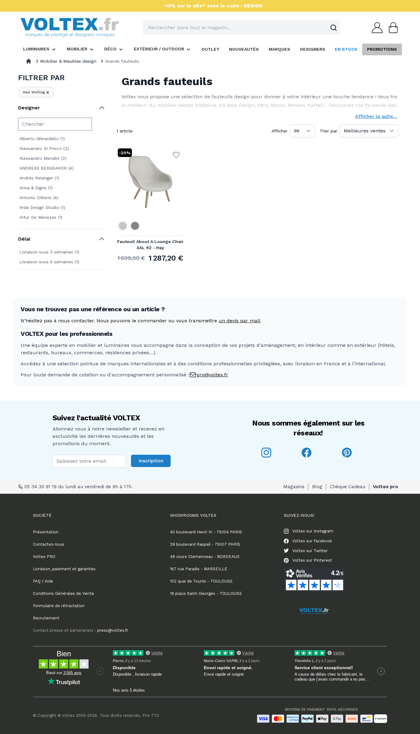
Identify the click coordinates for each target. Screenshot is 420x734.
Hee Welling (34, 92)
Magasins (293, 486)
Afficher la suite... (376, 116)
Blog (317, 486)
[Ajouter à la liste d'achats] (176, 155)
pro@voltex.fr (212, 375)
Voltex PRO (44, 556)
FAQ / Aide (43, 581)
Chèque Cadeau (347, 486)
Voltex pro (385, 486)
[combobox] (241, 27)
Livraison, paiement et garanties (64, 569)
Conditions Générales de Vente (63, 593)
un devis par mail (239, 321)
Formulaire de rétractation (59, 605)
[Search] (333, 27)
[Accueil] (29, 61)
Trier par (328, 130)
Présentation (45, 532)
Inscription (150, 461)
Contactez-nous (48, 544)
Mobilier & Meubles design (68, 61)
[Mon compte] (375, 28)
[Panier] (391, 28)
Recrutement (46, 618)
